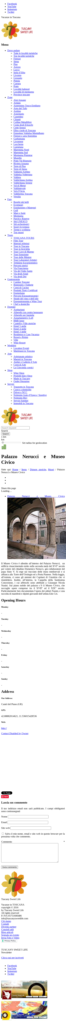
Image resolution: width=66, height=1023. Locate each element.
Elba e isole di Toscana (25, 130)
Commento (33, 841)
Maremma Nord (21, 149)
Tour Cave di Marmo (24, 251)
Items (24, 469)
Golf (16, 210)
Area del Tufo (20, 108)
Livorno (17, 75)
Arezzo (17, 67)
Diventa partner (8, 926)
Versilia (17, 196)
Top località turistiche (24, 56)
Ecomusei (18, 205)
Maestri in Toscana (23, 359)
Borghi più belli (21, 202)
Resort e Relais (21, 337)
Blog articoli (7, 932)
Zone (9, 97)
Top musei (19, 232)
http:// (4, 728)
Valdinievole (20, 188)
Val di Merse (20, 185)
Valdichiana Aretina (23, 180)
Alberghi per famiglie (24, 315)
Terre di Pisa (20, 166)
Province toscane (22, 94)
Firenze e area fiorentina (25, 136)
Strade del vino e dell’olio (26, 298)
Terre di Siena (20, 169)
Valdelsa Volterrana (23, 174)
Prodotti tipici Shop (23, 375)
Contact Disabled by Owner (14, 733)
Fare (9, 199)
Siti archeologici (21, 224)
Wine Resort (19, 342)
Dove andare (13, 50)
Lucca (16, 69)
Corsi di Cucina (21, 287)
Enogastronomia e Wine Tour (28, 301)
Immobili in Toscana (23, 403)
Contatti (5, 924)
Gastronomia (13, 279)
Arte (9, 353)
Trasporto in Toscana (24, 387)
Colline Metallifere (23, 122)
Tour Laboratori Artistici (25, 260)
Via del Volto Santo (23, 271)
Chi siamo (6, 921)
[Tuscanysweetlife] (17, 38)
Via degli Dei (20, 276)
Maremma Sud (21, 152)
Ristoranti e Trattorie (23, 285)
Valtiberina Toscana (23, 194)
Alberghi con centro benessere (28, 312)
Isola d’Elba (19, 72)
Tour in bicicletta (22, 249)
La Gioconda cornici (23, 367)
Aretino (17, 111)
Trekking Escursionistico (25, 262)
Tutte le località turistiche (26, 53)
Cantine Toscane (22, 282)
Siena (16, 61)
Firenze (17, 58)
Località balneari (22, 89)
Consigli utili (7, 929)
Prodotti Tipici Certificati (25, 290)
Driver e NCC (20, 392)
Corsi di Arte (20, 364)
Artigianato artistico (23, 356)
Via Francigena (21, 268)
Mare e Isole (19, 213)
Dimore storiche (38, 469)
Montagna (18, 216)
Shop (9, 370)
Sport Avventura (21, 227)
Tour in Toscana (21, 246)
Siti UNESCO (20, 221)
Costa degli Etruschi (23, 125)
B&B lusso (19, 320)
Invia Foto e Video (10, 937)
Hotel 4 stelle (20, 329)
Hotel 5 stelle (20, 326)
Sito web (5, 828)
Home (15, 469)
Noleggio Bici (20, 398)
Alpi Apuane (20, 100)
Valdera (17, 177)
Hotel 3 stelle (20, 331)
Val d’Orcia (19, 191)
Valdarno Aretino (22, 171)
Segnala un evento (10, 935)
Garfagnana (19, 138)
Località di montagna (24, 92)
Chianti (17, 119)
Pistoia (17, 80)
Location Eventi (21, 348)
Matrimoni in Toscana (24, 351)
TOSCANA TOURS (24, 238)
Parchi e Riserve (21, 218)
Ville (16, 340)
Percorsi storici (21, 265)
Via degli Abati (21, 273)
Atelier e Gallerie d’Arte (25, 362)
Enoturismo (19, 293)
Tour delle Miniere (22, 257)
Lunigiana (18, 147)
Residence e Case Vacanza (26, 334)
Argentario (19, 114)
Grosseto (18, 78)
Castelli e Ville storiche (25, 323)
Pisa (15, 64)
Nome (4, 816)
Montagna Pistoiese (23, 155)
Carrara (17, 83)
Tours (10, 235)
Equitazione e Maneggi (25, 207)
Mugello (18, 158)
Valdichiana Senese (23, 183)
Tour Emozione (21, 254)
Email (4, 822)
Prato (16, 86)
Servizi (10, 384)
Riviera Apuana (21, 163)
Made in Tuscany (22, 378)
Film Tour (18, 240)
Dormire (11, 307)
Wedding (11, 345)
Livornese (18, 141)
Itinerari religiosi (21, 243)
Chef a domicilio (22, 304)
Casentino (18, 116)
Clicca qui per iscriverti (12, 957)
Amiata (17, 103)
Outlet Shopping (21, 381)
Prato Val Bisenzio (22, 160)
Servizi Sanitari (21, 400)
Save (6, 796)
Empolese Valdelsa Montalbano (29, 133)
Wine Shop (19, 373)
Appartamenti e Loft (23, 318)
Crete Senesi (20, 127)
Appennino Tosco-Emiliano (27, 105)
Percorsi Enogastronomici (26, 296)
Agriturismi (19, 309)
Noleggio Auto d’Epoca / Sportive (30, 395)
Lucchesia (18, 144)
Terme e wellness (22, 229)
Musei (51, 469)
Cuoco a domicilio (22, 389)
